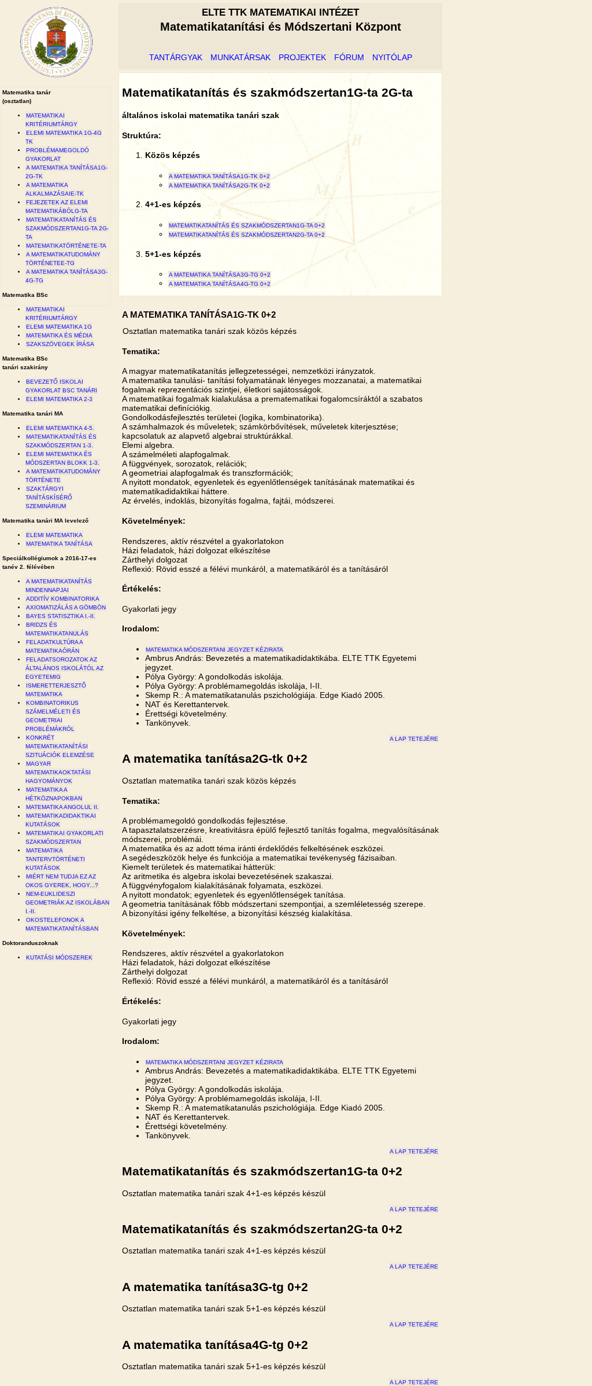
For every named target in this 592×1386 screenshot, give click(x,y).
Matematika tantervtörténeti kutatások (55, 859)
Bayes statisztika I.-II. (60, 616)
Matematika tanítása (59, 544)
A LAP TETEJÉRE (414, 739)
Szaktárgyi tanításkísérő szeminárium (48, 497)
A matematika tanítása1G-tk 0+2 (219, 176)
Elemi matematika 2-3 (59, 399)
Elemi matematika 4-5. (60, 428)
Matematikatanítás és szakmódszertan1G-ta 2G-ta (67, 228)
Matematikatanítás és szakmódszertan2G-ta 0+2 (247, 234)
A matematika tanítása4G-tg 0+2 (220, 284)
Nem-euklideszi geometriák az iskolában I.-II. (67, 902)
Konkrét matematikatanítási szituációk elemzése (59, 746)
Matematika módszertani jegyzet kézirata (214, 649)
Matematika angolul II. (62, 807)
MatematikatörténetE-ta (66, 245)
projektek (302, 57)
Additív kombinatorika (62, 598)
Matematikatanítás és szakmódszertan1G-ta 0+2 (247, 225)
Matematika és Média (59, 335)
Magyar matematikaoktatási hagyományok (58, 772)
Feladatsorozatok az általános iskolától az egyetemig (64, 668)
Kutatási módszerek (59, 957)
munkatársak (240, 57)
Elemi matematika (54, 535)
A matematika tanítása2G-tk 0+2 (219, 185)
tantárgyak (175, 57)
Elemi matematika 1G (59, 326)
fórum (349, 57)
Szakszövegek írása (60, 344)
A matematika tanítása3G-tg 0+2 (220, 274)
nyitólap (392, 57)
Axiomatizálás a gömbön (66, 607)
